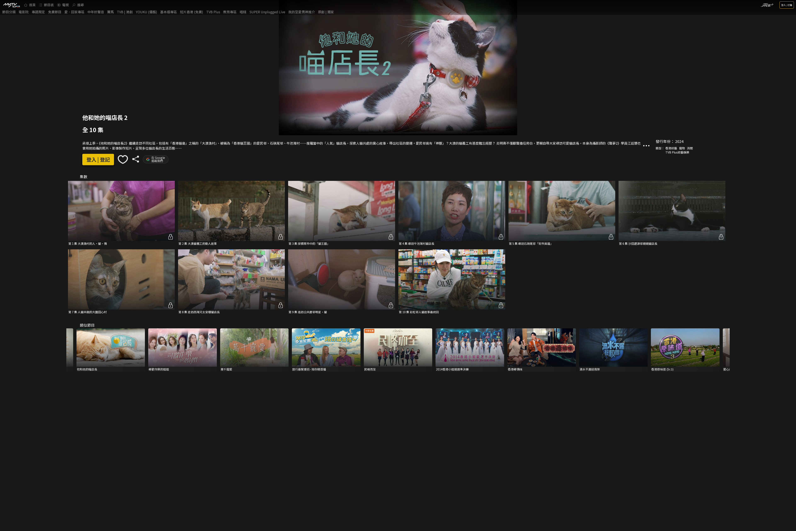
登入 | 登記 (98, 159)
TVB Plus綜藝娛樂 (677, 152)
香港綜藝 (671, 148)
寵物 (682, 148)
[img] (11, 5)
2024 (679, 141)
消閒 (690, 148)
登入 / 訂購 (786, 5)
